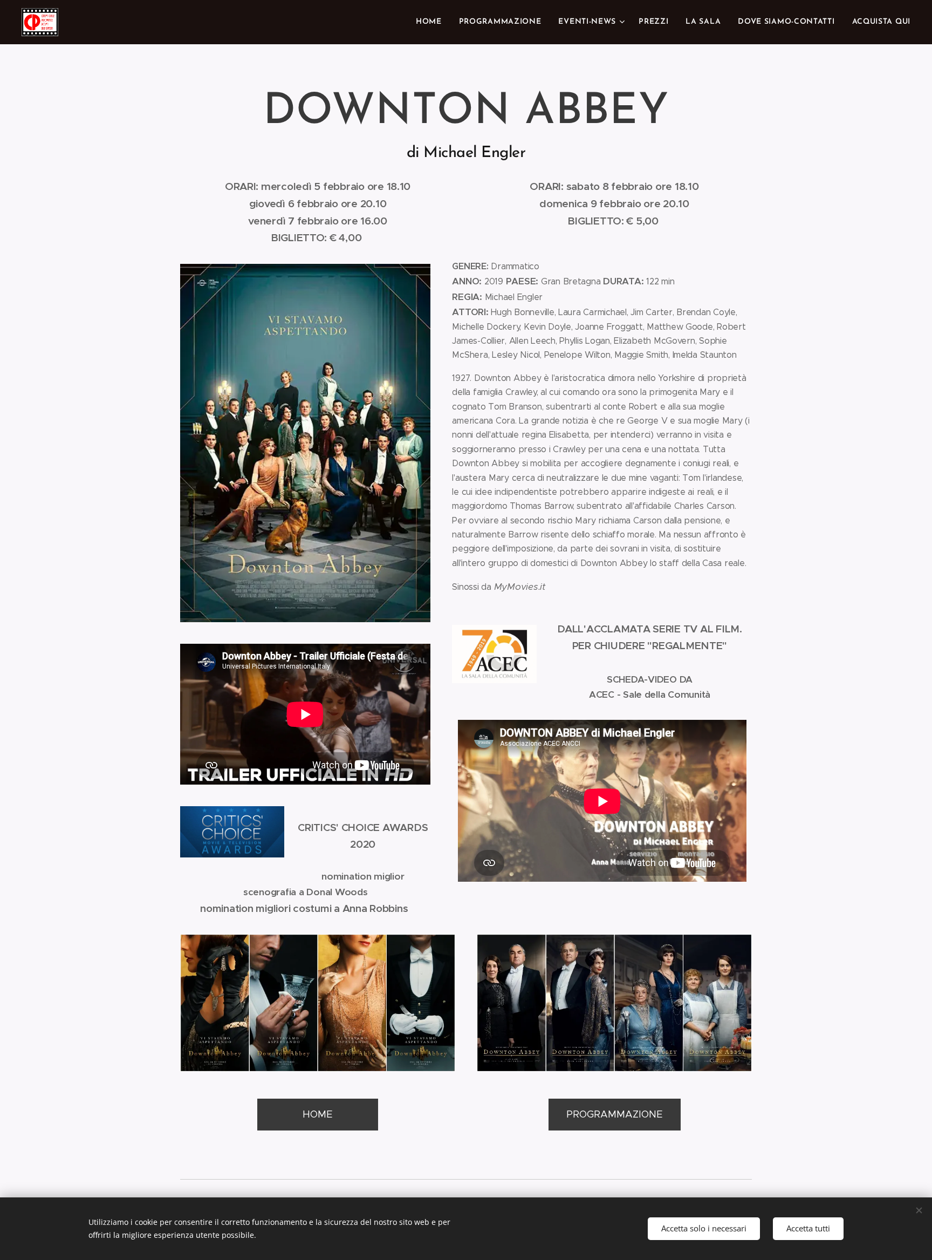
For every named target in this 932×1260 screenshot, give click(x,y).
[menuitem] (431, 22)
